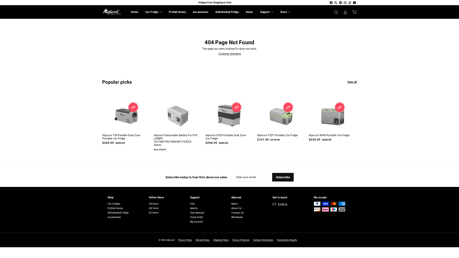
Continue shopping (229, 53)
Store (284, 12)
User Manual (197, 212)
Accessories (200, 12)
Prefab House (177, 12)
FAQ (192, 203)
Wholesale (237, 217)
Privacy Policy (185, 240)
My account (196, 221)
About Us (236, 208)
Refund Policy (203, 240)
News (249, 12)
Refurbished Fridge (227, 12)
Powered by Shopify (287, 240)
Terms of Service (240, 240)
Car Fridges (114, 203)
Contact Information (263, 240)
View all (352, 82)
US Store (153, 203)
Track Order (196, 217)
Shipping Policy (221, 240)
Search (194, 208)
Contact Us (237, 212)
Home (134, 12)
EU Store (153, 212)
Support (265, 12)
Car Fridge (152, 12)
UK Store (153, 208)
